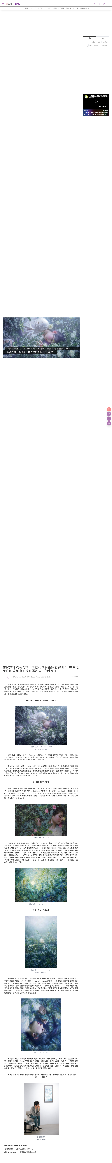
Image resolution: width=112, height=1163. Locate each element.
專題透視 (104, 42)
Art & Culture (58, 8)
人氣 (103, 38)
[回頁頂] (109, 423)
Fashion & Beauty (29, 8)
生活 (86, 45)
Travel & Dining (72, 8)
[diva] (21, 4)
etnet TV (87, 42)
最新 (89, 38)
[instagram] (104, 4)
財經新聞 (93, 42)
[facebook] (99, 4)
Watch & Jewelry (44, 8)
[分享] (8, 677)
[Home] (9, 4)
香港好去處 (104, 45)
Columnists (84, 8)
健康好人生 (96, 45)
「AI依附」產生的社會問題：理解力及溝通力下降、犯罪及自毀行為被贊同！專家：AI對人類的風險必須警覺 (96, 113)
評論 (99, 42)
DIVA (90, 45)
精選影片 (105, 110)
